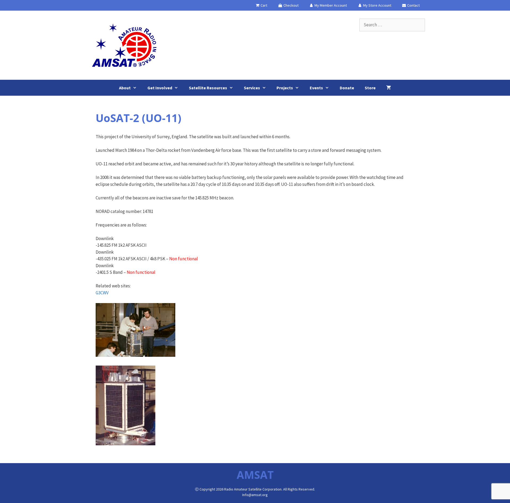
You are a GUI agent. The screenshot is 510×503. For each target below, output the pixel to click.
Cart (263, 5)
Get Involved (159, 87)
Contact (413, 5)
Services (252, 87)
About (125, 87)
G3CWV (102, 293)
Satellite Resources (208, 87)
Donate (347, 87)
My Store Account (376, 5)
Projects (285, 87)
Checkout (291, 5)
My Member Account (330, 5)
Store (370, 87)
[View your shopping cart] (388, 88)
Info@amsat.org (255, 494)
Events (316, 87)
